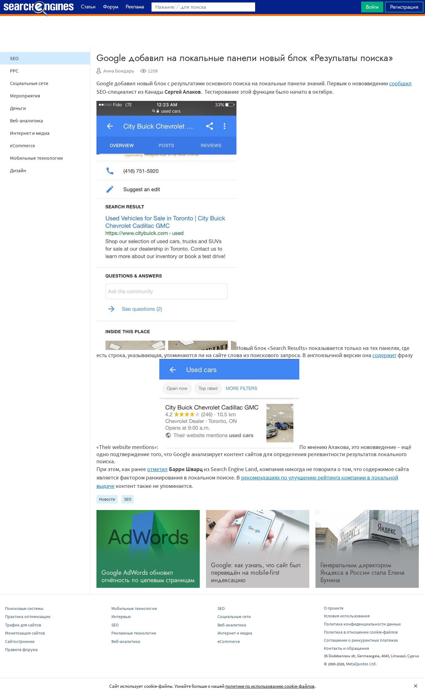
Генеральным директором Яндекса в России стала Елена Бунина (362, 573)
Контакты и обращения (346, 648)
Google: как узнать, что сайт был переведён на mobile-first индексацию (256, 573)
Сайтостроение (20, 641)
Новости (107, 499)
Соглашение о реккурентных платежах (361, 640)
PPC (14, 71)
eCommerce (22, 145)
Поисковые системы (24, 608)
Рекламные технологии (133, 633)
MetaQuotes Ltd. (361, 664)
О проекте (333, 608)
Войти (372, 7)
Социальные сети (29, 83)
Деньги (18, 108)
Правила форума (21, 649)
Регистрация (404, 7)
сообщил (400, 83)
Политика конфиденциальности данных (362, 624)
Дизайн (18, 170)
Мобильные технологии (36, 158)
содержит (384, 355)
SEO (14, 58)
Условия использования (347, 616)
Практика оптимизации (27, 616)
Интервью (121, 616)
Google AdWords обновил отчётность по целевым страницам (147, 576)
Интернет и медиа (29, 133)
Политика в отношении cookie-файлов (361, 632)
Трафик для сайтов (23, 625)
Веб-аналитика (26, 120)
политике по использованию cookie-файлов (270, 686)
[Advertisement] (212, 31)
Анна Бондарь (118, 71)
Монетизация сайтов (25, 633)
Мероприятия (25, 95)
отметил (157, 469)
